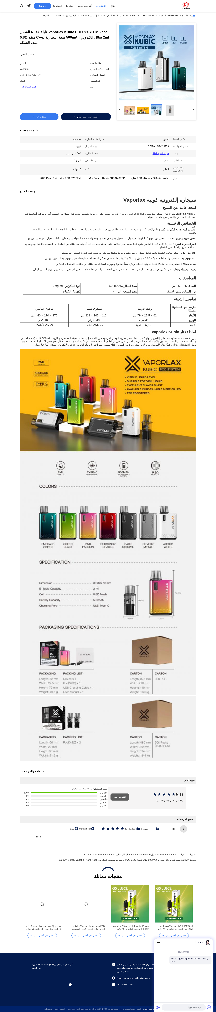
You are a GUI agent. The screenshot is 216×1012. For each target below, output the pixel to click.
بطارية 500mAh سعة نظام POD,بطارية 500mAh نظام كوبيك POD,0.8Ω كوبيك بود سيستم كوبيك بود (147, 860)
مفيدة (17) (70, 829)
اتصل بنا (57, 6)
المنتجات (101, 6)
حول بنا (70, 6)
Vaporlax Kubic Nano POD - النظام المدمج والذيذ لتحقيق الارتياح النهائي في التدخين (88, 928)
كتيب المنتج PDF (28, 86)
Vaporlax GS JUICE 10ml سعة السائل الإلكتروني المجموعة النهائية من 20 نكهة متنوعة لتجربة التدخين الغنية (175, 928)
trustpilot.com (85, 829)
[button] (189, 909)
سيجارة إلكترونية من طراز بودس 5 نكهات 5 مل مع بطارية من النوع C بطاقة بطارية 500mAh (43, 928)
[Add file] (209, 1007)
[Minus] (158, 942)
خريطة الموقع (149, 1009)
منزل (112, 6)
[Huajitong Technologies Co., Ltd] (186, 6)
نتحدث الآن (41, 116)
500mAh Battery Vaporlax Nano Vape (77, 860)
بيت (191, 15)
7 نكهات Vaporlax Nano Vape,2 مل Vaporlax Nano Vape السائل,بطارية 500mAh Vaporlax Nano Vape (135, 854)
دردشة (42, 5)
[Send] (158, 1007)
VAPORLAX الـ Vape (168, 15)
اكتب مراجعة (120, 797)
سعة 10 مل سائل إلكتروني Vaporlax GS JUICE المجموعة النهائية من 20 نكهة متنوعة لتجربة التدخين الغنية (131, 928)
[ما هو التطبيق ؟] (72, 984)
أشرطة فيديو (85, 6)
